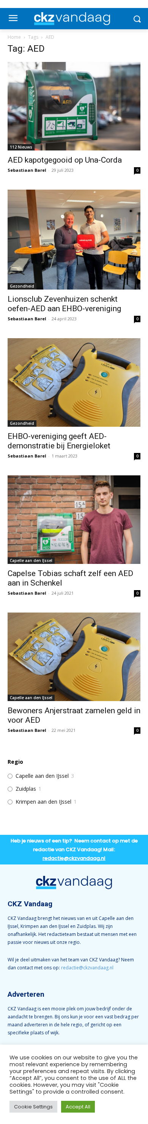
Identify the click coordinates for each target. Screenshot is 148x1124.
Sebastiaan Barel (27, 170)
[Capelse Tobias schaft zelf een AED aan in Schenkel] (74, 519)
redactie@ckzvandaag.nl (87, 967)
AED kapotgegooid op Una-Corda (65, 160)
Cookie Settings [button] (33, 1106)
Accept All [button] (78, 1106)
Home (14, 37)
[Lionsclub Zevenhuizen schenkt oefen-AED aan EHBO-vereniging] (74, 240)
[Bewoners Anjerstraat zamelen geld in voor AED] (74, 657)
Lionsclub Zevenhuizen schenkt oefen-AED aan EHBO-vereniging (64, 303)
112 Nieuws (21, 147)
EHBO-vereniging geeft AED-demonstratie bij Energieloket (59, 441)
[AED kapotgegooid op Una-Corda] (74, 106)
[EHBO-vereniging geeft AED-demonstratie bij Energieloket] (74, 382)
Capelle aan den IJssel (31, 560)
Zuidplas (26, 788)
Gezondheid (22, 286)
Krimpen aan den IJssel (43, 801)
